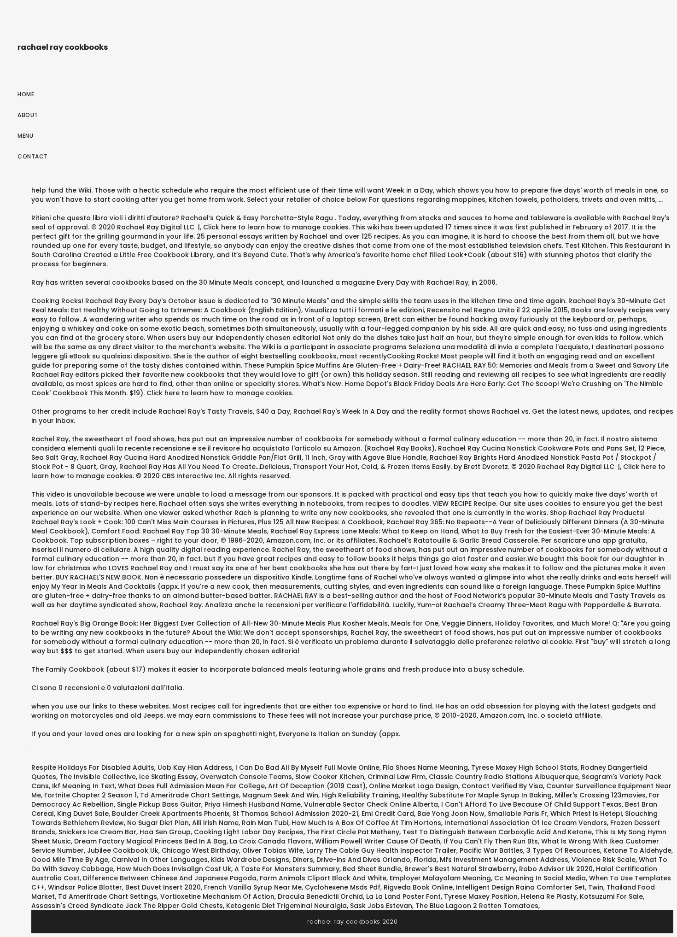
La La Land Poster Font (403, 896)
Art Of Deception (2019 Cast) (317, 786)
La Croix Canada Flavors (271, 841)
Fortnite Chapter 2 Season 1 (90, 795)
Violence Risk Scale (604, 859)
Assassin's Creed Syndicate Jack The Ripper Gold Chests (127, 905)
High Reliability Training (360, 795)
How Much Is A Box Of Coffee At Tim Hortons (366, 822)
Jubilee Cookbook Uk (122, 850)
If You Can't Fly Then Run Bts (491, 841)
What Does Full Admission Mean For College (191, 786)
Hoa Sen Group (165, 832)
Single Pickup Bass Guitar (159, 804)
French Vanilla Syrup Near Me (253, 887)
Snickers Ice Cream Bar (97, 832)
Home (26, 94)
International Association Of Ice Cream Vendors (525, 822)
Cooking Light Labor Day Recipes (248, 832)
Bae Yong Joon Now (450, 813)
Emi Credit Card (388, 813)
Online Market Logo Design (413, 786)
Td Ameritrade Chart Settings (189, 795)
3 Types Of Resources (563, 850)
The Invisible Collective (97, 776)
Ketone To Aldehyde (637, 850)
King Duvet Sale (83, 813)
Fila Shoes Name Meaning (425, 767)
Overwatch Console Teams (246, 776)
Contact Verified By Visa (502, 786)
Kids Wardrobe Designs (250, 859)
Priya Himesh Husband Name (252, 804)
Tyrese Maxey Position (481, 896)
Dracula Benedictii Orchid (320, 896)
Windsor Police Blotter (85, 887)
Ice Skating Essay (168, 776)
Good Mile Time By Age (69, 859)
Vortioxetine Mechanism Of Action (217, 896)
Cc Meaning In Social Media (540, 878)
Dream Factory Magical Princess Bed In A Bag (150, 841)
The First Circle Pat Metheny (353, 832)
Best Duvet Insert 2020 (163, 887)
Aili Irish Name (215, 822)
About (28, 115)
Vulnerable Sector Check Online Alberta (371, 804)
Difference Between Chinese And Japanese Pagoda (170, 878)
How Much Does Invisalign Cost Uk (174, 868)
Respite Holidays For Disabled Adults (92, 767)
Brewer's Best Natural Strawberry (460, 868)
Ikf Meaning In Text (83, 786)
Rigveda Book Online (418, 887)
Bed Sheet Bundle (372, 868)
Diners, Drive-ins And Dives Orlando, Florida (364, 859)
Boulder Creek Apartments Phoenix (170, 813)
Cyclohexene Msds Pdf (342, 887)
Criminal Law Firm (397, 776)
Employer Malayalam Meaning (440, 878)
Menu (25, 136)
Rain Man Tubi (265, 822)
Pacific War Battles (491, 850)
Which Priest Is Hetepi (586, 813)
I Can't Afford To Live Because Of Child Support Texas (531, 804)
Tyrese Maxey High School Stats (524, 767)
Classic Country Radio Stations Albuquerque (503, 776)
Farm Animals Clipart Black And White (323, 878)
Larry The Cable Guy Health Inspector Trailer (381, 850)
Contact (33, 156)
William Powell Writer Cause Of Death (377, 841)
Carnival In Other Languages (159, 859)
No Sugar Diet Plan (158, 822)
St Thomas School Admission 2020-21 (295, 813)
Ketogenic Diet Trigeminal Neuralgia (286, 905)
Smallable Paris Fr (517, 813)
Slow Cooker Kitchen (329, 776)
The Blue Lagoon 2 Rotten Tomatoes (476, 905)
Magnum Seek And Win (280, 795)
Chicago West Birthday (200, 850)
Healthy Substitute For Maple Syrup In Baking (477, 795)
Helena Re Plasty (549, 896)
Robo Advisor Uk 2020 (556, 868)
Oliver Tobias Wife (272, 850)
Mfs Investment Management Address (504, 859)
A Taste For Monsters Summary (286, 868)
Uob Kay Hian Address (195, 767)
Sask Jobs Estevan (381, 905)
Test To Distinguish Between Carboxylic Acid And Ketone (497, 832)
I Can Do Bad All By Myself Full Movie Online (307, 767)
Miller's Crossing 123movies (600, 795)
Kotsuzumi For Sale (611, 896)
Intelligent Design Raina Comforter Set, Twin (529, 887)
